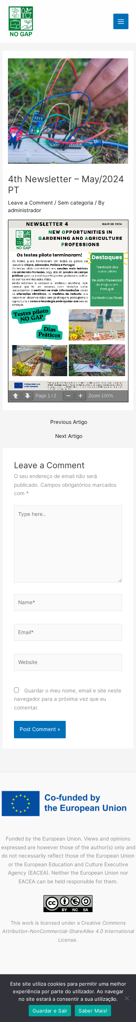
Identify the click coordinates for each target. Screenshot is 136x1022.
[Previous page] (15, 396)
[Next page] (27, 396)
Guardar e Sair (50, 1011)
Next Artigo (68, 436)
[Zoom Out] (68, 396)
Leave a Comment (30, 203)
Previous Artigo (68, 422)
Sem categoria (75, 203)
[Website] (68, 664)
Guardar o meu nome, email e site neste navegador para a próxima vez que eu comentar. (67, 699)
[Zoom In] (80, 396)
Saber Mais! (93, 1011)
